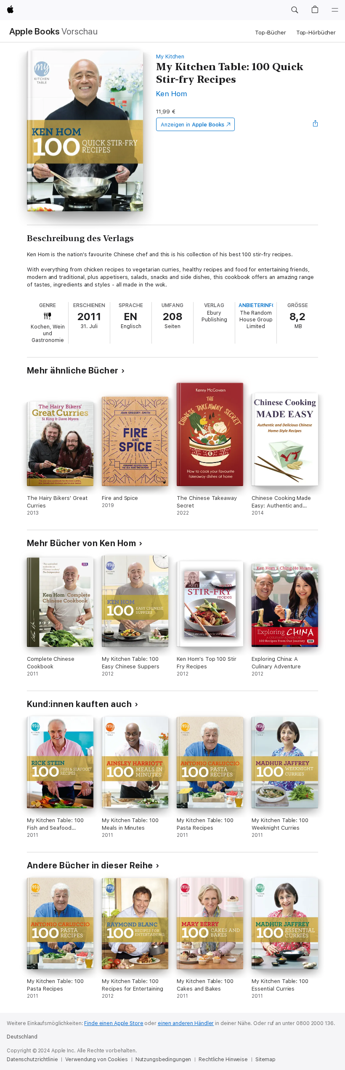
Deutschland (22, 1037)
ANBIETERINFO (257, 305)
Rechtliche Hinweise (223, 1059)
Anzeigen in (193, 124)
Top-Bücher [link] (270, 32)
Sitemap (265, 1059)
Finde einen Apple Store (113, 1023)
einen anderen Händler (186, 1023)
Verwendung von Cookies (96, 1059)
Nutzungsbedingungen (163, 1059)
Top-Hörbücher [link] (316, 32)
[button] (294, 10)
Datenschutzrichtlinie (32, 1059)
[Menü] (335, 10)
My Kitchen (170, 56)
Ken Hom (171, 93)
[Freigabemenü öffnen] (315, 124)
